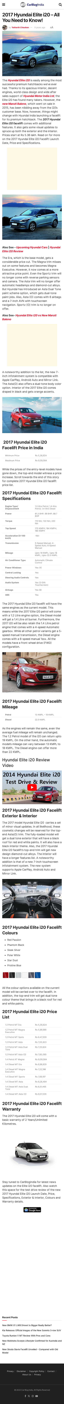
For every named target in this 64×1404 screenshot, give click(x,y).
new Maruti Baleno (14, 103)
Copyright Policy (36, 1371)
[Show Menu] (3, 4)
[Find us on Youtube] (36, 1396)
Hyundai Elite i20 (19, 80)
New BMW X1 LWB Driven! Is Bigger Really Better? (27, 1325)
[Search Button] (60, 4)
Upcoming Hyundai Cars (31, 247)
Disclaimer (21, 1371)
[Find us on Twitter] (29, 1396)
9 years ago (39, 27)
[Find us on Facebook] (25, 1396)
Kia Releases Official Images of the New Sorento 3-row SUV (31, 1330)
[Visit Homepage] (32, 4)
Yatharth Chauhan (20, 27)
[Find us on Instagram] (33, 1396)
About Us (26, 1374)
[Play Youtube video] (32, 787)
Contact (51, 1371)
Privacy (10, 1371)
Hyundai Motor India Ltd (38, 96)
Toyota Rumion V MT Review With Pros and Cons (26, 1335)
